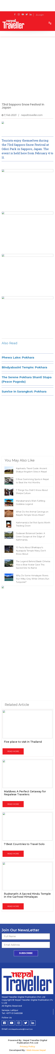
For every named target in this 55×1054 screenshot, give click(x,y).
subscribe (26, 953)
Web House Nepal (36, 1050)
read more (13, 751)
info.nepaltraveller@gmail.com (20, 1029)
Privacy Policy (27, 1046)
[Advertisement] (27, 72)
